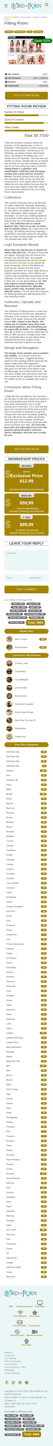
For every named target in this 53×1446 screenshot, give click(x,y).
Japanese (10, 1019)
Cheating (10, 860)
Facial (9, 930)
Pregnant (10, 1136)
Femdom (10, 949)
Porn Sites (26, 17)
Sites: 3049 (18, 604)
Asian (8, 785)
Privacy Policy (10, 1364)
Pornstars (10, 1127)
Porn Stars (35, 1316)
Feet (8, 939)
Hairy (8, 991)
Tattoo (9, 1225)
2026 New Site (12, 766)
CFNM (9, 855)
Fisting (9, 953)
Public (9, 1145)
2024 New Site (12, 757)
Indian (9, 1005)
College (9, 864)
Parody (9, 1103)
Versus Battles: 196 (35, 614)
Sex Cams (26, 1345)
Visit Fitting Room (26, 95)
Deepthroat (11, 897)
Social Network (13, 1178)
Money (9, 1075)
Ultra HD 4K (11, 1258)
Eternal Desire (21, 647)
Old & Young (11, 1089)
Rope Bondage (13, 1160)
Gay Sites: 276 (18, 611)
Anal (8, 775)
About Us (8, 1352)
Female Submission (15, 944)
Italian (9, 1014)
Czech (9, 892)
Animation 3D (12, 780)
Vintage (9, 1263)
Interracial (10, 1010)
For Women (11, 958)
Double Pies (20, 737)
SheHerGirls (20, 728)
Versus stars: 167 (17, 617)
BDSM (9, 794)
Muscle (9, 1080)
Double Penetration (14, 907)
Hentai (9, 1000)
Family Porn (11, 935)
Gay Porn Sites (17, 1335)
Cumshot (10, 888)
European (10, 925)
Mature (9, 1056)
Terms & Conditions (13, 1361)
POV (8, 1131)
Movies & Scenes (35, 1335)
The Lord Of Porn (11, 17)
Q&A (11, 1306)
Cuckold (10, 878)
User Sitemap (10, 1358)
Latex (8, 1024)
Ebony (9, 916)
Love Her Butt (21, 688)
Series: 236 (35, 611)
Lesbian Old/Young (14, 1038)
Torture (9, 1249)
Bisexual (10, 813)
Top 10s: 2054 (19, 607)
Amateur (10, 771)
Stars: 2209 (33, 604)
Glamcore (10, 981)
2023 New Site (12, 752)
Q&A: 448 (34, 607)
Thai (8, 1239)
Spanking (10, 1197)
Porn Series (34, 1326)
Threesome (11, 1244)
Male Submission (13, 1047)
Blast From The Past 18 (25, 720)
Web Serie (11, 1277)
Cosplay (10, 869)
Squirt (8, 1206)
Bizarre (9, 817)
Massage (10, 1052)
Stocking (38, 32)
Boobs (9, 827)
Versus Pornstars (24, 1306)
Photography (12, 1117)
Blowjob (9, 822)
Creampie (10, 874)
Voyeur (9, 1272)
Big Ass (9, 803)
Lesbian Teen (12, 1042)
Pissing (9, 1122)
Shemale (10, 1174)
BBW (8, 789)
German (9, 972)
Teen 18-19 (11, 1230)
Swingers (10, 1220)
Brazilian (10, 832)
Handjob (10, 996)
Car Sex (9, 841)
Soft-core (10, 1183)
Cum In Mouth (12, 883)
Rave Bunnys (21, 696)
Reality (9, 1150)
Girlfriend (10, 977)
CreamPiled (20, 671)
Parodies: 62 (36, 617)
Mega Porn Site (13, 1061)
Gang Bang (11, 967)
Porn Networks (20, 1316)
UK (7, 1253)
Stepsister (10, 1211)
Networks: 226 (14, 614)
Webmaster (9, 1370)
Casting (9, 846)
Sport (8, 1202)
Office (8, 1085)
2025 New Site (12, 761)
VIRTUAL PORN (13, 1267)
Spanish (10, 1192)
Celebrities (11, 850)
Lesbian (9, 1033)
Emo (8, 921)
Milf (7, 1066)
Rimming (10, 1155)
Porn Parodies (19, 1326)
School (9, 1169)
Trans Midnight (21, 680)
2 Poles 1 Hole (21, 663)
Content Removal (12, 1373)
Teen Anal (10, 1235)
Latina (9, 1028)
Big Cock (10, 808)
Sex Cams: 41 (16, 622)
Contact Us (9, 1355)
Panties (36, 17)
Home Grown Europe (24, 712)
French (9, 963)
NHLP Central (21, 639)
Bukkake (10, 836)
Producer (10, 1141)
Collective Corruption (24, 704)
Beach (9, 799)
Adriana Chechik (17, 263)
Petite (8, 1113)
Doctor (9, 902)
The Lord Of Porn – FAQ (15, 1367)
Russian (10, 1164)
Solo (29, 32)
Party (8, 1108)
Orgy (8, 1094)
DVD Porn (10, 911)
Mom (8, 1071)
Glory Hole (11, 986)
